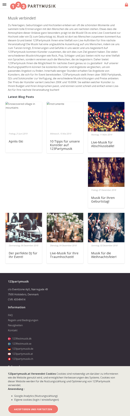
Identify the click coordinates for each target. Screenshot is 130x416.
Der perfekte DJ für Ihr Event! (23, 255)
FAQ (10, 315)
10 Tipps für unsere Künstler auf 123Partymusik (65, 145)
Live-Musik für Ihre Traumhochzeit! (64, 255)
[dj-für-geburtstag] (24, 227)
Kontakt (12, 330)
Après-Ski (16, 141)
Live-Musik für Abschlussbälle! (102, 144)
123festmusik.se (21, 343)
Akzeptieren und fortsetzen (33, 409)
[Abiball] (106, 116)
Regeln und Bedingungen (23, 320)
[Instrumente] (55, 116)
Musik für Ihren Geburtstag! (103, 199)
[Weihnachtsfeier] (106, 227)
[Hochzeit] (106, 172)
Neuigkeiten (15, 325)
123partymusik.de (22, 348)
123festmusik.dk (22, 338)
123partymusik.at (22, 354)
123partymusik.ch (22, 359)
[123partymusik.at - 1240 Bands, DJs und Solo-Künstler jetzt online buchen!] (33, 6)
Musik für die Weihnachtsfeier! (104, 255)
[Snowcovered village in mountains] (24, 116)
